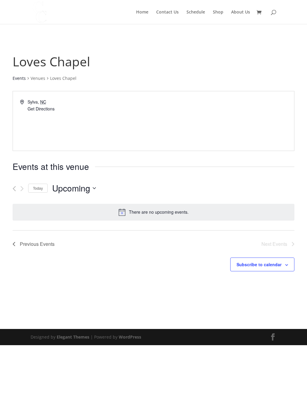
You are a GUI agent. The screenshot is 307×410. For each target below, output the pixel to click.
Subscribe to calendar (259, 264)
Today (38, 188)
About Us (240, 12)
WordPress (130, 337)
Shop (218, 12)
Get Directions (41, 109)
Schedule (195, 12)
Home (142, 12)
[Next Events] (22, 188)
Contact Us (167, 12)
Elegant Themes (73, 337)
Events (19, 78)
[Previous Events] (14, 188)
